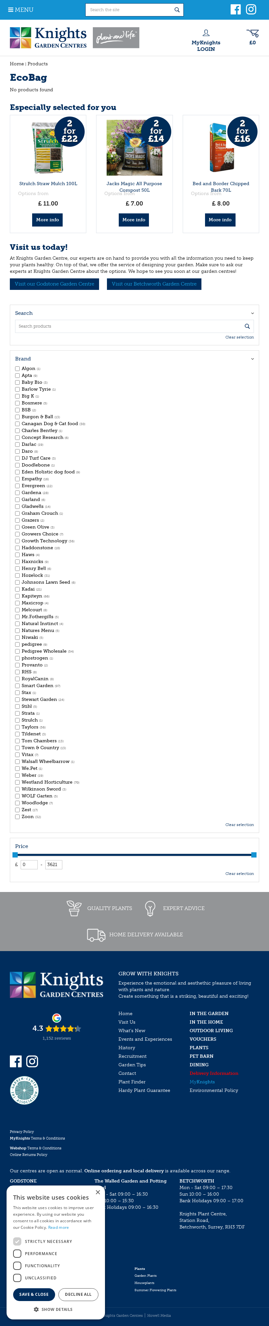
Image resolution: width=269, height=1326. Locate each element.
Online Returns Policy (28, 1155)
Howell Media (159, 1316)
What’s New (131, 1030)
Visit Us (126, 1022)
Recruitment (132, 1056)
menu (24, 9)
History (126, 1048)
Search (24, 313)
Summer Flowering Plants (155, 1290)
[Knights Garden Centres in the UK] (75, 37)
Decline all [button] (78, 1294)
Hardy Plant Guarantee (144, 1090)
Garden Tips (132, 1065)
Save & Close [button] (34, 1294)
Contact (127, 1073)
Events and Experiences (145, 1039)
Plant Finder (132, 1082)
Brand (23, 359)
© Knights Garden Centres (120, 1316)
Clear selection (239, 337)
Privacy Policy (22, 1132)
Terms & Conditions (37, 1138)
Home (125, 1013)
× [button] (97, 1192)
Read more (58, 1227)
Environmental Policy (214, 1090)
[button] (55, 1309)
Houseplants (144, 1283)
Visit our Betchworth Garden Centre (154, 284)
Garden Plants (145, 1276)
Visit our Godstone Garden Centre (54, 284)
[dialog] (56, 1252)
